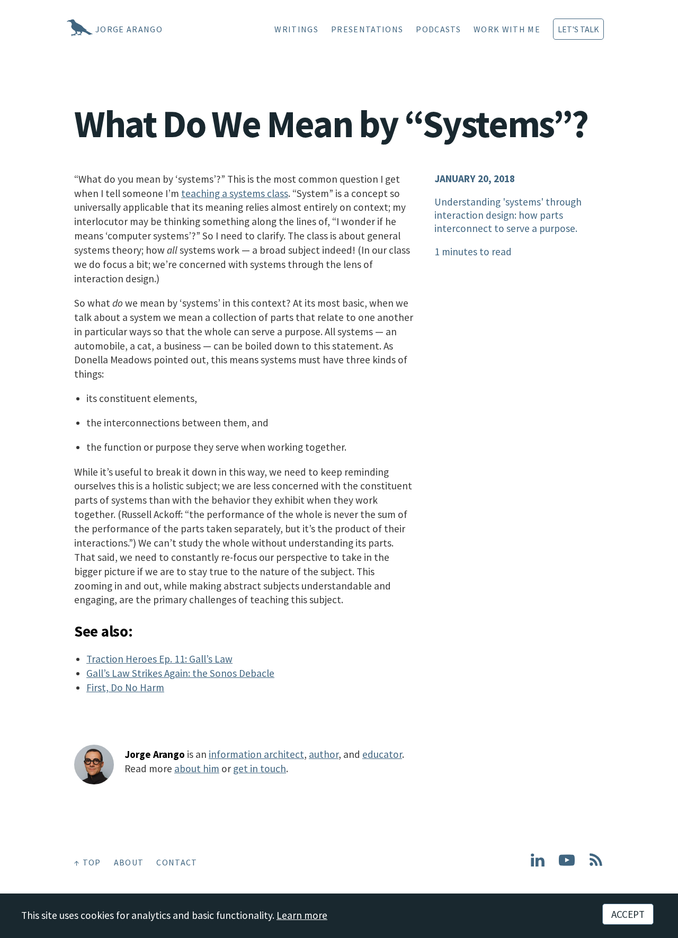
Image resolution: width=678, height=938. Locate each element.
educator (382, 754)
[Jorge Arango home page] (66, 29)
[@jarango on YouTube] (567, 864)
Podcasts (438, 29)
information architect (256, 754)
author (323, 754)
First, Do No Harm (125, 687)
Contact (176, 862)
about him (196, 768)
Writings (296, 29)
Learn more (301, 915)
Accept (628, 914)
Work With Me (507, 29)
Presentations (367, 29)
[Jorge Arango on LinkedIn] (538, 864)
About (129, 862)
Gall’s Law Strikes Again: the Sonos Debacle (180, 673)
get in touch (259, 768)
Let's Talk (578, 29)
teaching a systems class (234, 193)
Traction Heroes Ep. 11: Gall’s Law (159, 659)
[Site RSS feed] (596, 864)
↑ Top (87, 862)
